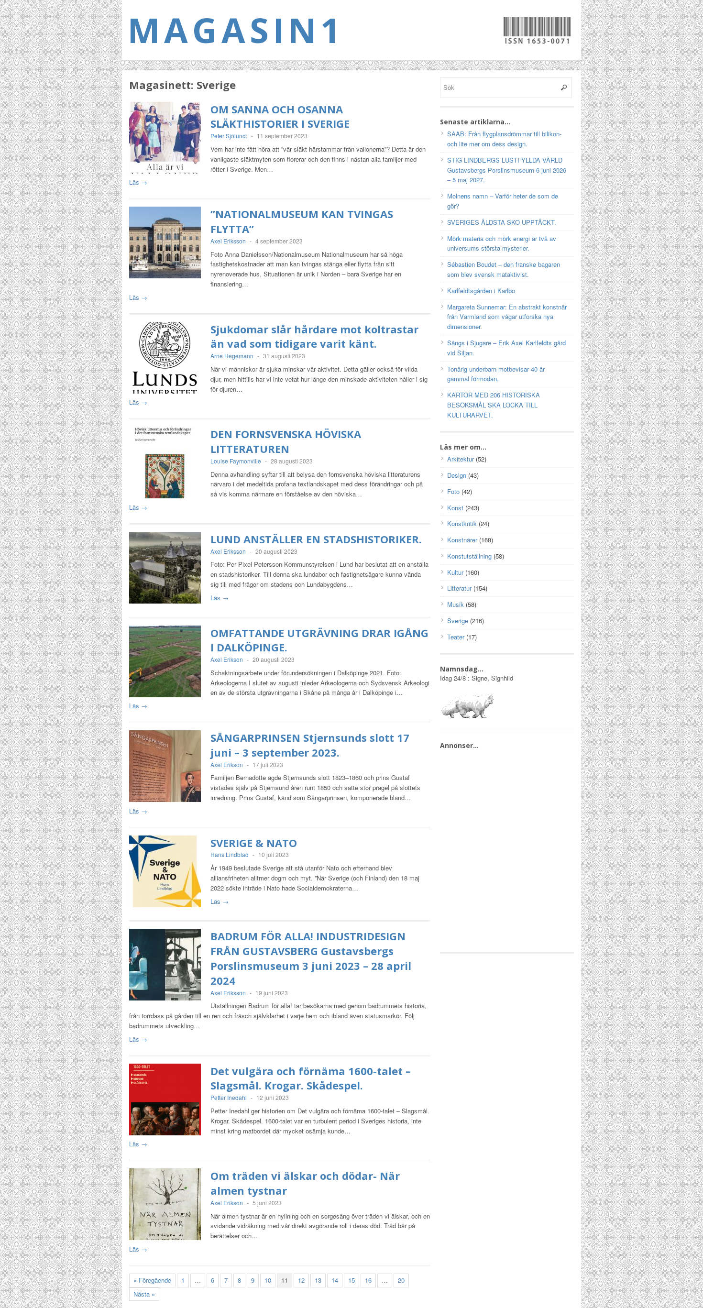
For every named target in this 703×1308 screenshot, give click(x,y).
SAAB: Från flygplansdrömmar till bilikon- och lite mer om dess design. (504, 138)
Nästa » (144, 1293)
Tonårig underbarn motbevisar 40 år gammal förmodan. (496, 374)
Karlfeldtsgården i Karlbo (481, 290)
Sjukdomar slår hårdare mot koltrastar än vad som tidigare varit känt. (314, 336)
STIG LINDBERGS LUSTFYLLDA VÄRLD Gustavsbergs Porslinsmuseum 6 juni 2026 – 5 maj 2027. (506, 170)
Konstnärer (462, 539)
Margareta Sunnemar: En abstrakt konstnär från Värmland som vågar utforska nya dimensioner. (507, 316)
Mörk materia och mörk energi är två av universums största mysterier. (501, 243)
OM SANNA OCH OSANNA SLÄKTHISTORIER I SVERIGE (280, 116)
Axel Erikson (226, 659)
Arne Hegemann (231, 356)
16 (368, 1280)
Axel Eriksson (228, 241)
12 (301, 1280)
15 (351, 1280)
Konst (455, 507)
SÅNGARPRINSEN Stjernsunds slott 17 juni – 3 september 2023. (309, 744)
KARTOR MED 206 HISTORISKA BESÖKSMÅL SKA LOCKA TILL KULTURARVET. (493, 404)
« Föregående (152, 1280)
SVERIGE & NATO (253, 842)
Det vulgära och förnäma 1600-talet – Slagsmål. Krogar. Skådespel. (310, 1078)
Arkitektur (460, 458)
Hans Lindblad (229, 854)
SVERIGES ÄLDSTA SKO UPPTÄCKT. (501, 222)
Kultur (455, 572)
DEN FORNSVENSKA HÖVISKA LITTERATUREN (285, 441)
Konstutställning (469, 556)
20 (401, 1280)
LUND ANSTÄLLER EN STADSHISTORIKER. (316, 539)
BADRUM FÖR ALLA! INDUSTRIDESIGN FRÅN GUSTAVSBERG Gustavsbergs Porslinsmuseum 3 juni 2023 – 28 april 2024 (310, 958)
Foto (453, 491)
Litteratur (459, 588)
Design (456, 475)
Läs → (138, 182)
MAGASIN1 (236, 29)
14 (334, 1280)
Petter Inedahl (228, 1097)
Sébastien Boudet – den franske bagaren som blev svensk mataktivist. (503, 269)
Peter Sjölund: (228, 136)
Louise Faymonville (235, 461)
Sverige (457, 620)
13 (318, 1280)
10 (267, 1280)
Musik (455, 604)
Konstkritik (462, 523)
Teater (455, 636)
